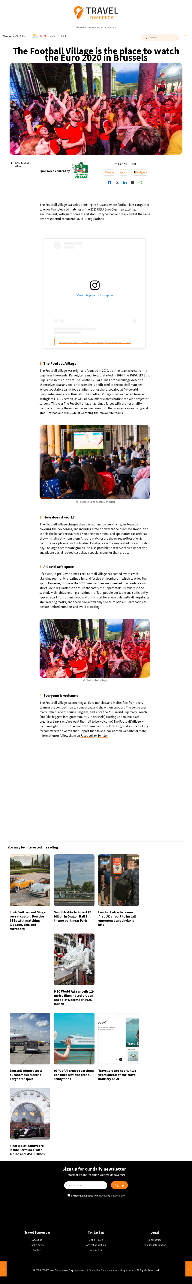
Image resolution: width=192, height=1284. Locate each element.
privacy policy (119, 674)
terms (103, 674)
